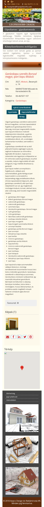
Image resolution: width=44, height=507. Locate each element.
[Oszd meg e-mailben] (7, 337)
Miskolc (24, 81)
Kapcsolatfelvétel (29, 112)
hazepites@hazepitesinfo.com (19, 7)
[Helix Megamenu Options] (38, 64)
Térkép (22, 116)
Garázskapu (21, 100)
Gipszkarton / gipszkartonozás (20, 29)
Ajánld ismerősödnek (22, 107)
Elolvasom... (26, 18)
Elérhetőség (10, 393)
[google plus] (12, 1)
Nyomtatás (12, 112)
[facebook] (5, 1)
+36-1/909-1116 (13, 4)
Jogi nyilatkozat (11, 397)
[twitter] (8, 1)
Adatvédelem (11, 400)
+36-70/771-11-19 (31, 4)
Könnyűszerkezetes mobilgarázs (21, 46)
